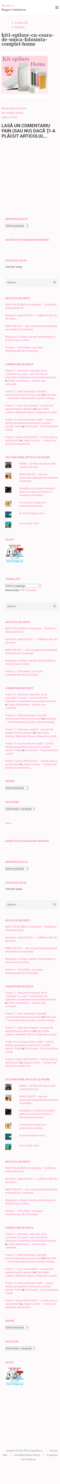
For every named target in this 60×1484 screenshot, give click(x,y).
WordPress (30, 1459)
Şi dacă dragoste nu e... (32, 513)
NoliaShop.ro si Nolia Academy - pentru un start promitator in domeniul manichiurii (37, 492)
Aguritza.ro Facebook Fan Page (27, 239)
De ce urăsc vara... (29, 523)
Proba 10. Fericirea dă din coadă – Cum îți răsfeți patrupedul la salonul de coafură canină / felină (29, 423)
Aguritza (20, 27)
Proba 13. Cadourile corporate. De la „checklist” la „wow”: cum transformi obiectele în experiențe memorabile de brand (30, 374)
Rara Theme (34, 1455)
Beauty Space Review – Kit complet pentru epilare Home (15, 113)
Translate (31, 590)
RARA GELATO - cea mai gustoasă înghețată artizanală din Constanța (38, 478)
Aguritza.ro (8, 5)
